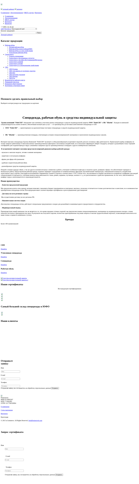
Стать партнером (7, 410)
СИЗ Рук (12, 78)
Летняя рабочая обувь (16, 47)
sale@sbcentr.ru (6, 29)
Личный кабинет (7, 35)
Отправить (55, 388)
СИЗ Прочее (13, 76)
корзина (19, 9)
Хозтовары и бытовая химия (15, 85)
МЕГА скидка (29, 13)
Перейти (4, 249)
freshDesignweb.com (35, 420)
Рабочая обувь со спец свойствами (21, 51)
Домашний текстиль (12, 82)
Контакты (38, 13)
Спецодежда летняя (16, 63)
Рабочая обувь (10, 45)
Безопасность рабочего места (15, 80)
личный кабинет (8, 9)
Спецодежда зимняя (16, 62)
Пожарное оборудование (13, 84)
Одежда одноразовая (16, 56)
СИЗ (6, 67)
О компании (5, 13)
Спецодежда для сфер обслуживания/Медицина (25, 60)
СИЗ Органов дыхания (17, 74)
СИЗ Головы (13, 69)
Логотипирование (16, 13)
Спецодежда (9, 54)
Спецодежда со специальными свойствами (24, 65)
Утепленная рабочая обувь (18, 52)
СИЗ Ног (12, 73)
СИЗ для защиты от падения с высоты (22, 71)
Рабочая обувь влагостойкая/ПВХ (20, 49)
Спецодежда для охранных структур (21, 58)
